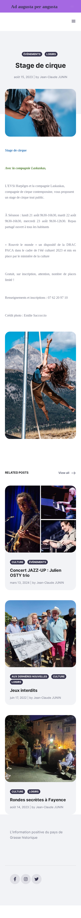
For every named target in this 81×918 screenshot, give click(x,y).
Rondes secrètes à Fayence (38, 799)
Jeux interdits (23, 690)
